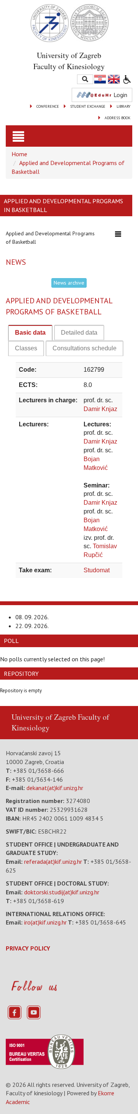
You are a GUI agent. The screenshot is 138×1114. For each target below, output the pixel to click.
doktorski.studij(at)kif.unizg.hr (61, 892)
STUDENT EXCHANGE (87, 106)
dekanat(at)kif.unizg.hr (54, 788)
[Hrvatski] (100, 79)
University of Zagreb (44, 717)
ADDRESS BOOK (117, 117)
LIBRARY (123, 106)
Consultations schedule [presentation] (85, 348)
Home (19, 154)
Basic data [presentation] (30, 332)
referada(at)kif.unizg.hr (53, 861)
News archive (69, 282)
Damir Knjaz (100, 409)
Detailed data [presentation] (79, 332)
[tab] (30, 333)
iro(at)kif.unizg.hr (45, 922)
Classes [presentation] (26, 348)
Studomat (97, 570)
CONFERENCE (47, 106)
